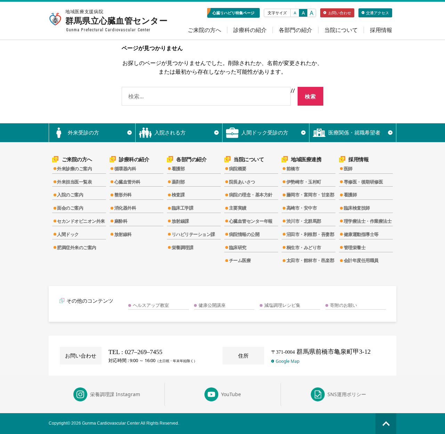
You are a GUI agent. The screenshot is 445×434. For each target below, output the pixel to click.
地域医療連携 (306, 159)
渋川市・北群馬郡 (303, 221)
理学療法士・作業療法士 (368, 221)
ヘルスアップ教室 (151, 305)
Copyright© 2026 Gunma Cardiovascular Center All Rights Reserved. (114, 423)
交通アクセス (377, 12)
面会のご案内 (70, 208)
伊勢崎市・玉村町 (303, 182)
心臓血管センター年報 (251, 221)
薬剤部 (178, 182)
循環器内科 (125, 168)
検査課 (178, 194)
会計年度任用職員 (361, 260)
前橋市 (293, 168)
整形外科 (123, 194)
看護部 (178, 168)
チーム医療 (240, 260)
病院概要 (237, 168)
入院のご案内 (70, 194)
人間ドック (68, 234)
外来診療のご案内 (74, 168)
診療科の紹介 (250, 30)
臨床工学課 (183, 208)
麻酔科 (121, 221)
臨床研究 (237, 247)
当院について (341, 30)
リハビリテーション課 (193, 234)
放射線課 (180, 221)
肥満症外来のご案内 (76, 247)
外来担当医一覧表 (74, 182)
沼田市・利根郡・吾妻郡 (310, 234)
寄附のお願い (343, 305)
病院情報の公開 (244, 234)
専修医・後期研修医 (363, 182)
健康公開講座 (212, 305)
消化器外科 (125, 208)
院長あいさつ (242, 182)
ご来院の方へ (204, 30)
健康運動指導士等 (361, 234)
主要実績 (237, 208)
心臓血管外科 (127, 182)
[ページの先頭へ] (385, 423)
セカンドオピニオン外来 (81, 221)
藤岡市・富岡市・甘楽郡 (310, 194)
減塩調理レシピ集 (282, 305)
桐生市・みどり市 (303, 247)
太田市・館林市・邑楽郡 (310, 260)
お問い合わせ (339, 12)
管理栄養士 (355, 247)
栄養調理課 (183, 247)
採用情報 (381, 30)
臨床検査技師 (357, 208)
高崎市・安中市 (301, 208)
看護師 (350, 194)
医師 (348, 168)
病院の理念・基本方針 (251, 194)
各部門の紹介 (295, 30)
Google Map (287, 361)
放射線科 (123, 234)
